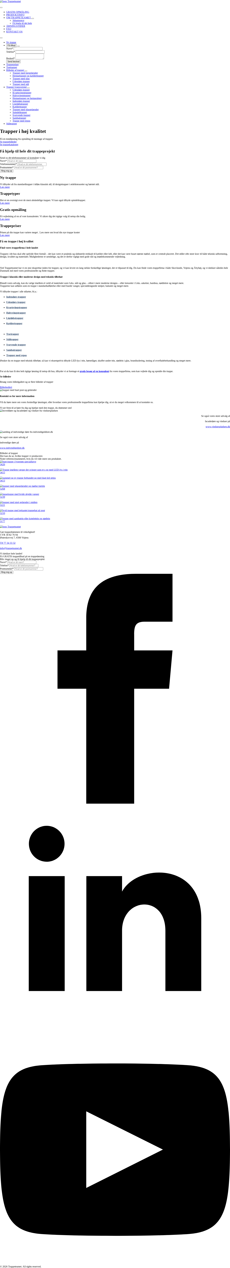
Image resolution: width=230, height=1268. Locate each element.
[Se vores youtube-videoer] (115, 1263)
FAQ (8, 29)
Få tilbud (11, 45)
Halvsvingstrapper (16, 312)
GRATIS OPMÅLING (17, 12)
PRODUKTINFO (15, 14)
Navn (9, 48)
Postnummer (7, 167)
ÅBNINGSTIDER (15, 26)
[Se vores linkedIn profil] (115, 1033)
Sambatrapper (14, 350)
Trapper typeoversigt (16, 87)
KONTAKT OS (14, 31)
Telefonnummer (8, 164)
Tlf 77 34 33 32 (7, 543)
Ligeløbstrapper (14, 318)
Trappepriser (12, 64)
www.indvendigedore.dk (12, 448)
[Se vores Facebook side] (115, 802)
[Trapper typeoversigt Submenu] (28, 87)
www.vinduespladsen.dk (218, 426)
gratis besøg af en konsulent (94, 371)
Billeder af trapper (15, 70)
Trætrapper (11, 67)
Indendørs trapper (16, 297)
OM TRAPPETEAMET (18, 17)
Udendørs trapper (16, 302)
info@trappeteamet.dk (11, 548)
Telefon (10, 52)
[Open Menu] (1, 7)
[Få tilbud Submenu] (18, 46)
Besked (10, 58)
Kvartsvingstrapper (16, 307)
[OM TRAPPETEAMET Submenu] (32, 18)
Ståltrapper (11, 123)
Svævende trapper (16, 344)
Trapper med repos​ (16, 355)
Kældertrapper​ (14, 323)
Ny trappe (11, 42)
